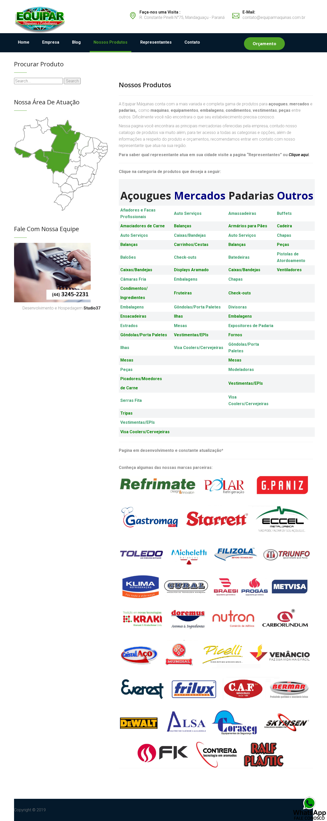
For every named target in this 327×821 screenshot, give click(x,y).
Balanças (182, 225)
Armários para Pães (247, 225)
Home (23, 42)
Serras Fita (131, 400)
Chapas (284, 235)
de (123, 387)
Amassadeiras (242, 213)
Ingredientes (132, 297)
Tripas (126, 413)
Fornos (235, 334)
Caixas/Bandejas (136, 269)
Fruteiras (183, 293)
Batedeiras (239, 257)
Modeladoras (241, 369)
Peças (283, 244)
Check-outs (185, 257)
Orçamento (264, 43)
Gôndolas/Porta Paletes (197, 307)
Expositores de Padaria (250, 325)
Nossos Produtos (110, 42)
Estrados (129, 325)
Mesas (180, 325)
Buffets (284, 213)
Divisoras (237, 307)
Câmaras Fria (133, 279)
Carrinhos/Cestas (191, 244)
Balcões (128, 257)
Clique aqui (299, 154)
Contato (192, 42)
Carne (132, 387)
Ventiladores (289, 269)
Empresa (50, 42)
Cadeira (284, 225)
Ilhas (178, 316)
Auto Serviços (188, 213)
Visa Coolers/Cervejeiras (198, 347)
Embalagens (185, 279)
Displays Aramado (191, 269)
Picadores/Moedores (141, 378)
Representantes (156, 42)
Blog (76, 42)
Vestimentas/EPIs (191, 334)
